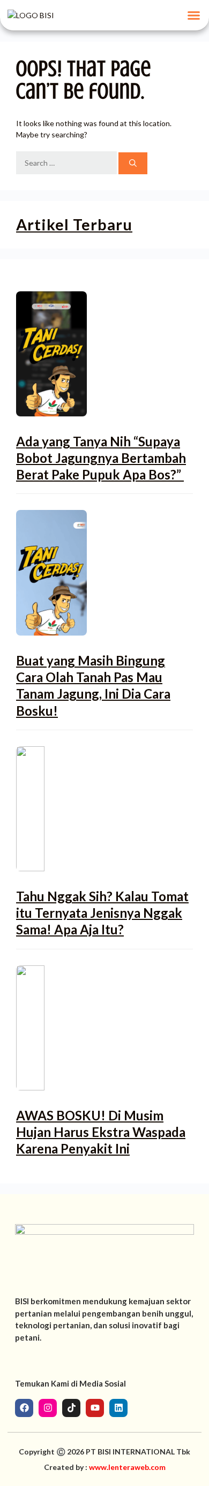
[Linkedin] (118, 1408)
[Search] (132, 163)
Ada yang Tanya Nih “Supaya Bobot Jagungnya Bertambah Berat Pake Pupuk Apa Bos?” (101, 458)
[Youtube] (95, 1408)
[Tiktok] (71, 1408)
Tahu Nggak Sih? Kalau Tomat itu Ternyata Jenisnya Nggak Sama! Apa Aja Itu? (102, 912)
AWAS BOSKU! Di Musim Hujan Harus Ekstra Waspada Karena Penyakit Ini (100, 1132)
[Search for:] (67, 163)
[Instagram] (48, 1408)
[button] (194, 15)
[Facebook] (24, 1408)
